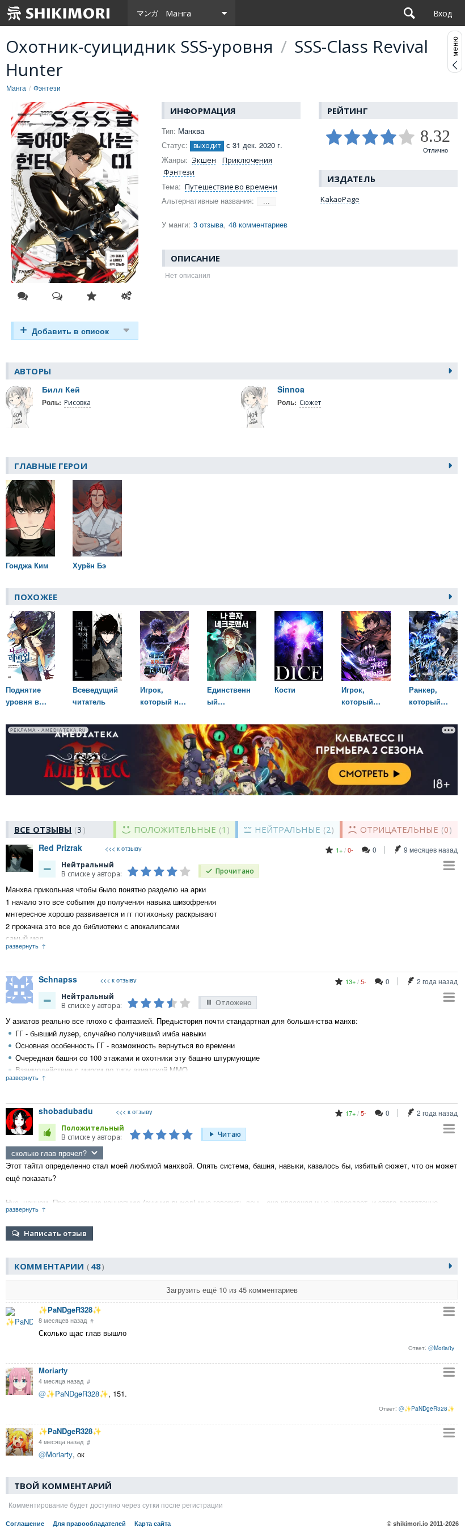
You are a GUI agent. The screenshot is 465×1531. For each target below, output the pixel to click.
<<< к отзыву (123, 848)
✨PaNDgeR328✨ (70, 1309)
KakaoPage (340, 199)
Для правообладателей (89, 1523)
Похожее (35, 596)
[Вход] (442, 13)
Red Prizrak (60, 847)
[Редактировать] (126, 296)
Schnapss (58, 979)
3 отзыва (208, 224)
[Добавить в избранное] (91, 296)
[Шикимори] (59, 13)
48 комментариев (258, 224)
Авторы (32, 371)
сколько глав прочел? (49, 1153)
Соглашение (25, 1523)
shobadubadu (66, 1110)
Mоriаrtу (53, 1370)
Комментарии (57, 1266)
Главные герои (50, 465)
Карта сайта (152, 1523)
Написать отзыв (55, 1233)
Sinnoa (291, 389)
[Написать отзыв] (57, 296)
